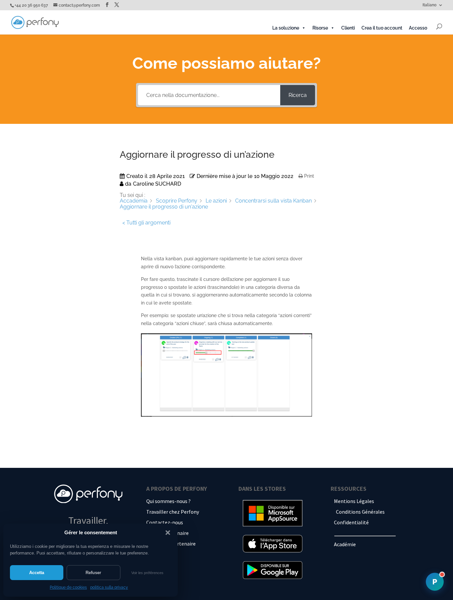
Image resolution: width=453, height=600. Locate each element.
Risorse (320, 28)
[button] (167, 532)
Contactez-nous (164, 522)
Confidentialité (351, 522)
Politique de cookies (68, 587)
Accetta (36, 572)
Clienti (348, 28)
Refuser (93, 572)
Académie (345, 544)
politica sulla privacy (109, 587)
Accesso (418, 28)
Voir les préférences (147, 573)
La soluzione (285, 28)
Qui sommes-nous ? (168, 501)
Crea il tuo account (381, 28)
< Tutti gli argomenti (146, 222)
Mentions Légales (354, 501)
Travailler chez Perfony (172, 511)
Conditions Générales (360, 511)
